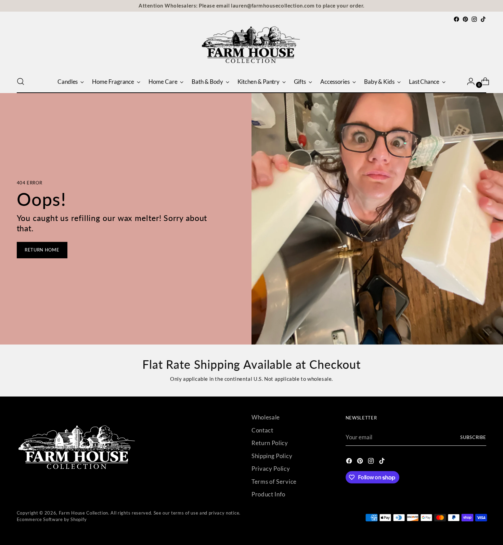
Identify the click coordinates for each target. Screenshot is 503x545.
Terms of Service (274, 481)
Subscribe (473, 437)
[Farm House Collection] (251, 47)
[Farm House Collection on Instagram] (474, 19)
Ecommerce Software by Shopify (52, 519)
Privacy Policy (271, 468)
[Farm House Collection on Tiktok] (483, 19)
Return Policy (270, 442)
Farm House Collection (83, 513)
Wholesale (266, 417)
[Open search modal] (20, 81)
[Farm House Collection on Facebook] (456, 19)
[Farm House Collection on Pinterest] (465, 19)
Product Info (268, 494)
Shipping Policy (272, 455)
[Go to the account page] (468, 81)
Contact (262, 430)
